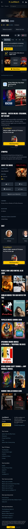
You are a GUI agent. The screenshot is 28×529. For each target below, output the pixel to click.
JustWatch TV (5, 474)
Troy (3, 440)
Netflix (3, 465)
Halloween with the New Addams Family (12, 499)
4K (16, 39)
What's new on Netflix (7, 481)
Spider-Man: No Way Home (8, 434)
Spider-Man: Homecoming (8, 442)
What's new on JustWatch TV (9, 490)
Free (13, 39)
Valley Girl (4, 501)
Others (2, 62)
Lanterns (4, 454)
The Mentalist (5, 449)
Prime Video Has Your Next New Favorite (16, 83)
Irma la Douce (5, 497)
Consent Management (19, 425)
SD (23, 39)
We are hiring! (6, 424)
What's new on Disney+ (7, 488)
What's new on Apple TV (8, 485)
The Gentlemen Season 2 (8, 509)
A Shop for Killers (6, 456)
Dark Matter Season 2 (7, 517)
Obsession (4, 436)
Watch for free (20, 29)
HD (20, 39)
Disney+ (4, 472)
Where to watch (7, 29)
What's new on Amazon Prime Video (11, 483)
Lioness (4, 458)
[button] (7, 330)
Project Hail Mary (6, 438)
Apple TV (4, 470)
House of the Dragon (7, 452)
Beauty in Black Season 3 (8, 513)
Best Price (7, 39)
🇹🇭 (23, 35)
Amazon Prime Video (7, 467)
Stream (2, 46)
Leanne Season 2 (6, 511)
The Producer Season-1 (7, 515)
